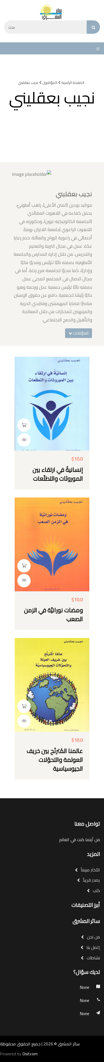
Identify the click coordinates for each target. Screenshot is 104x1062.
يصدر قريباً (91, 880)
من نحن (93, 937)
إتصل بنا (92, 947)
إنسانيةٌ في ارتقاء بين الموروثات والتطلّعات (58, 474)
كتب (96, 890)
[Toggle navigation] (96, 48)
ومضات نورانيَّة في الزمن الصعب (53, 614)
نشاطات (93, 958)
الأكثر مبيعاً (90, 870)
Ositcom (30, 1054)
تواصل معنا (87, 824)
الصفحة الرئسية (72, 82)
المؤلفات (80, 333)
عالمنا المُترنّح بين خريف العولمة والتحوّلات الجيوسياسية (55, 759)
